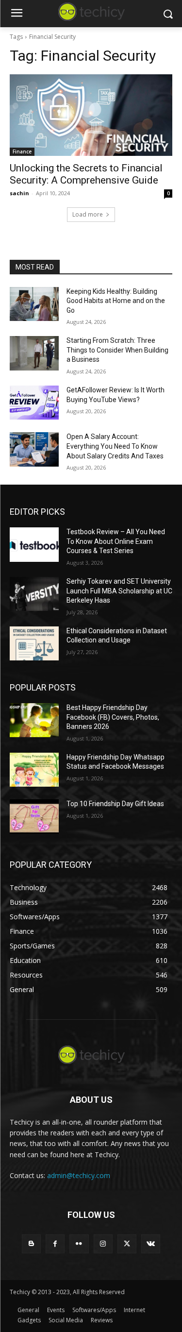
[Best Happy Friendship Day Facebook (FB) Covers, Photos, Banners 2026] (34, 720)
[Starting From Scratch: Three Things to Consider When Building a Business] (34, 353)
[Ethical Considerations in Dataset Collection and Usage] (34, 643)
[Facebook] (55, 1243)
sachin (19, 193)
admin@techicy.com (78, 1175)
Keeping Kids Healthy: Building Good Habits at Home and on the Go (115, 300)
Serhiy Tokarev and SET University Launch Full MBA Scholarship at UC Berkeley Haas (119, 590)
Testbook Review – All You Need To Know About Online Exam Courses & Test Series (115, 541)
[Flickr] (78, 1243)
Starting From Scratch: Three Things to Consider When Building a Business (117, 350)
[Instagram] (103, 1243)
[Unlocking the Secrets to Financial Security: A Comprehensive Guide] (91, 115)
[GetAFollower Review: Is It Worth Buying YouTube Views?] (34, 403)
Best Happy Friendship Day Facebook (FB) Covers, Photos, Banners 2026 (112, 717)
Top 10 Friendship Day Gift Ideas (115, 804)
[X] (126, 1243)
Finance (22, 151)
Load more (87, 214)
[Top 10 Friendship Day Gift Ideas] (34, 816)
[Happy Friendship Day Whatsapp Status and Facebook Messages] (34, 770)
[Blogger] (31, 1243)
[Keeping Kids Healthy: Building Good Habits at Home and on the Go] (34, 304)
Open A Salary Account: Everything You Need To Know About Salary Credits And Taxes (115, 446)
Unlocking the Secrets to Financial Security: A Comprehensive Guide (86, 174)
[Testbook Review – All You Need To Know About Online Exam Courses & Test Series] (34, 544)
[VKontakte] (150, 1243)
